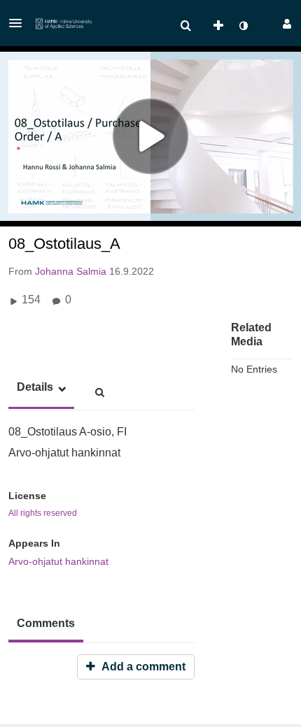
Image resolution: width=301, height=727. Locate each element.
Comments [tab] (46, 623)
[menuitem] (185, 25)
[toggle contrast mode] (242, 25)
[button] (19, 23)
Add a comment (142, 666)
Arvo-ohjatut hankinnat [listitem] (58, 561)
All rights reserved (42, 513)
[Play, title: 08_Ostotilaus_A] (150, 136)
